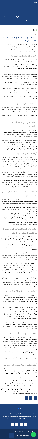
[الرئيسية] (29, 3)
